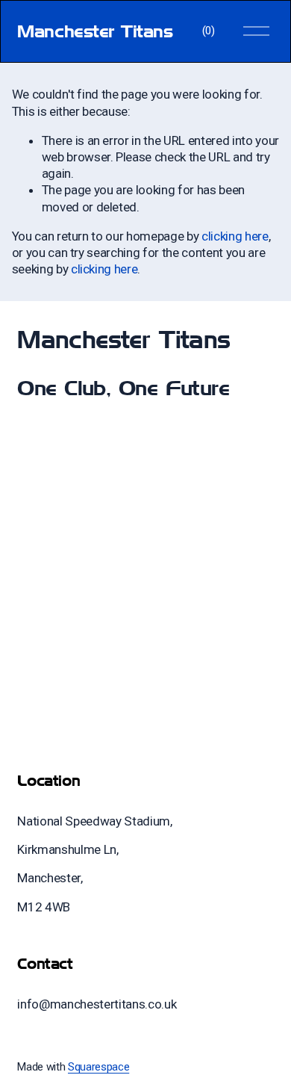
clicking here (235, 236)
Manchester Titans (94, 31)
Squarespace (98, 1067)
